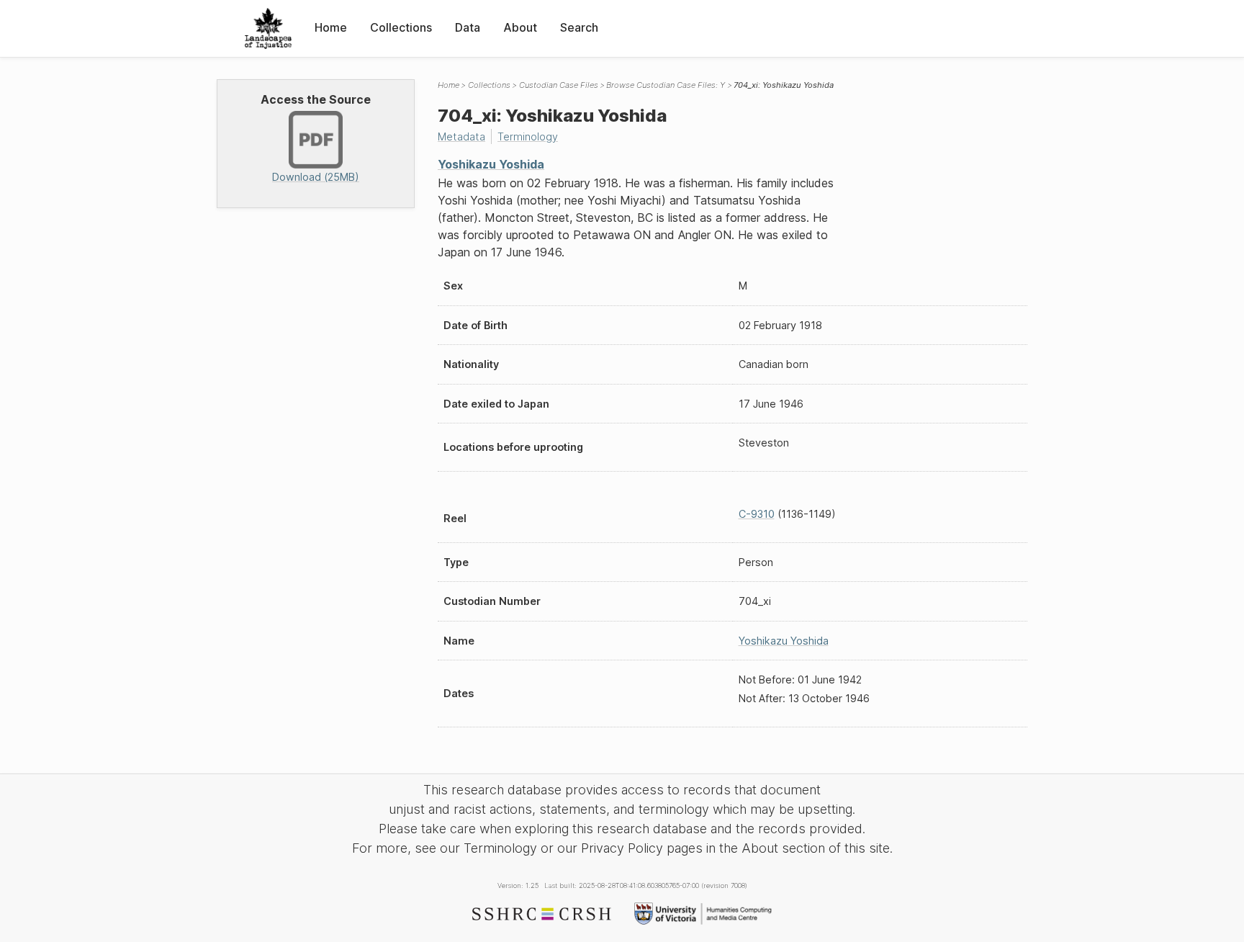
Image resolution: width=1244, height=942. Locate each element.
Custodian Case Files (558, 85)
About (520, 27)
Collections (401, 27)
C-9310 (757, 514)
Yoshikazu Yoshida (491, 164)
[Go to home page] (268, 28)
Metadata (461, 136)
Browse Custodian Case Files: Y (665, 85)
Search (579, 27)
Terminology (527, 136)
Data (467, 27)
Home (331, 27)
